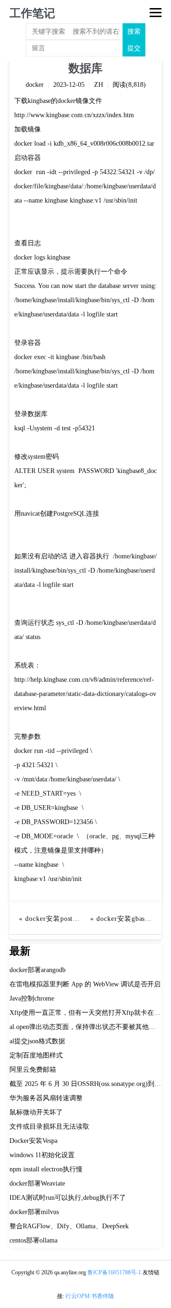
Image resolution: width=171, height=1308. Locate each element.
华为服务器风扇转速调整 (46, 1098)
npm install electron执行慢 (46, 1169)
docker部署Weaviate (37, 1183)
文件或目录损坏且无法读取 (49, 1126)
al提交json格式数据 (37, 1041)
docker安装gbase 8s (126, 918)
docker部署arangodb (38, 970)
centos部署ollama (33, 1240)
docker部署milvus (34, 1211)
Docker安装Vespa (33, 1140)
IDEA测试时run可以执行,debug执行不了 (68, 1197)
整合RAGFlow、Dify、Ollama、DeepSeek (69, 1226)
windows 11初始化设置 (42, 1155)
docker (35, 84)
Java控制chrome (32, 998)
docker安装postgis (53, 918)
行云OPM (78, 1296)
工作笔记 (32, 13)
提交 (134, 48)
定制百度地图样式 (36, 1055)
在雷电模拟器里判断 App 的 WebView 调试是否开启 (85, 984)
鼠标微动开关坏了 (36, 1112)
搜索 (134, 31)
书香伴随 (102, 1296)
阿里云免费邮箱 (33, 1069)
